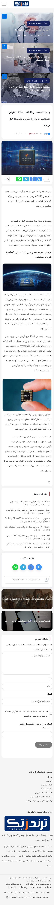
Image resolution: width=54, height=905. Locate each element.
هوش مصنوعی (46, 785)
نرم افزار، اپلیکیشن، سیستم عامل (39, 800)
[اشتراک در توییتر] (38, 179)
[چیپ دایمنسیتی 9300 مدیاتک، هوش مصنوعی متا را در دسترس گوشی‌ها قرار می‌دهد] (27, 157)
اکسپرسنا (12, 887)
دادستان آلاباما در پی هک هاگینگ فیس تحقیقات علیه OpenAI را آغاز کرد (27, 528)
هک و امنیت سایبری (43, 792)
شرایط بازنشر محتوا (14, 884)
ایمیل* (49, 694)
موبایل (49, 777)
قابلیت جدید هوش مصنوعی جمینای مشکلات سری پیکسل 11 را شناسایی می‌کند (28, 537)
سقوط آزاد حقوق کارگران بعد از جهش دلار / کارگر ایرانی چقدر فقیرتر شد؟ (29, 89)
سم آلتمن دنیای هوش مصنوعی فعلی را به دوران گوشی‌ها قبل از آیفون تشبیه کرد (29, 503)
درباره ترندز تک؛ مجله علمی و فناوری (24, 877)
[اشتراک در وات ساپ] (19, 179)
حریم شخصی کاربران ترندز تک (38, 884)
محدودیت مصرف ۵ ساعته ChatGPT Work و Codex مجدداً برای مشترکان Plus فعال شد (27, 520)
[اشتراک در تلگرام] (26, 179)
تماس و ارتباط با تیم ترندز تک (39, 881)
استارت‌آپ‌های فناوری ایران (41, 796)
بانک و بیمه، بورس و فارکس (37, 80)
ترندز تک (47, 877)
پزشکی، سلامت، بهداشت (38, 23)
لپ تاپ (49, 781)
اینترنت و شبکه (46, 788)
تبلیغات (48, 887)
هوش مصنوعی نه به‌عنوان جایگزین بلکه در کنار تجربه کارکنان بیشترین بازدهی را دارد (28, 511)
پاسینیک (23, 887)
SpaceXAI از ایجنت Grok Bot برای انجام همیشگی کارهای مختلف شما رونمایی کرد (28, 545)
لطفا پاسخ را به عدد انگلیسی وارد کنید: (36, 724)
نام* (50, 678)
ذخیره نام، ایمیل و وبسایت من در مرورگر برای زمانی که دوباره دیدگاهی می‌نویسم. (26, 714)
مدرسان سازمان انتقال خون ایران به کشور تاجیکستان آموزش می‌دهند (27, 58)
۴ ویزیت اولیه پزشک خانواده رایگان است (32, 30)
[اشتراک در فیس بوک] (32, 179)
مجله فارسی (36, 887)
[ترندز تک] (21, 4)
